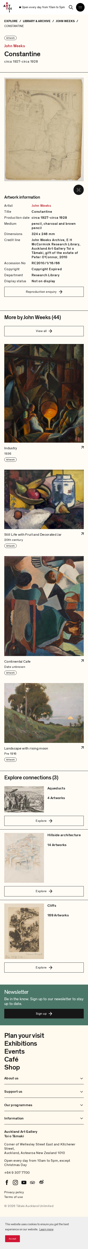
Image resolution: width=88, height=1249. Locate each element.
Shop (12, 1067)
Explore (41, 821)
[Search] (71, 7)
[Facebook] (6, 1182)
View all (41, 331)
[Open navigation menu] (80, 7)
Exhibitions (20, 1043)
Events (14, 1051)
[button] (44, 403)
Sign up (41, 1013)
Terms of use (13, 1197)
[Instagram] (15, 1182)
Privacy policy (14, 1192)
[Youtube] (23, 1182)
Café (11, 1059)
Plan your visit (24, 1035)
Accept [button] (12, 1238)
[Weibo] (41, 1182)
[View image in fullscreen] (78, 190)
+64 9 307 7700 (17, 1172)
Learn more (46, 1229)
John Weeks (14, 46)
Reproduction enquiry (41, 292)
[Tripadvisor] (32, 1182)
